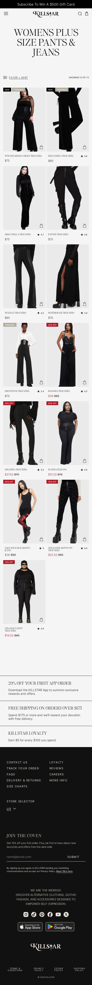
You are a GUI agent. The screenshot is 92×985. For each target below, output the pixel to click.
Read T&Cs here (64, 871)
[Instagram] (25, 914)
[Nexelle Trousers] (24, 276)
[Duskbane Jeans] (67, 433)
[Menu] (6, 13)
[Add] (41, 147)
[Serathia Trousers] (24, 433)
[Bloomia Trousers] (67, 355)
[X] (66, 914)
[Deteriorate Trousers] (67, 276)
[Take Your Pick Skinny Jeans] (24, 512)
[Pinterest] (42, 914)
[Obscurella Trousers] (24, 198)
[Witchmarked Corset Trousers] (24, 120)
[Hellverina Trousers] (67, 120)
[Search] (80, 14)
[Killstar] (46, 947)
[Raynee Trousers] (67, 198)
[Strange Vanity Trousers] (24, 592)
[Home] (46, 14)
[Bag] (87, 14)
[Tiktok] (33, 914)
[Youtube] (58, 914)
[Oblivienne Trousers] (24, 355)
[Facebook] (50, 914)
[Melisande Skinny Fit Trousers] (67, 512)
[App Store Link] (30, 926)
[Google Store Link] (60, 926)
